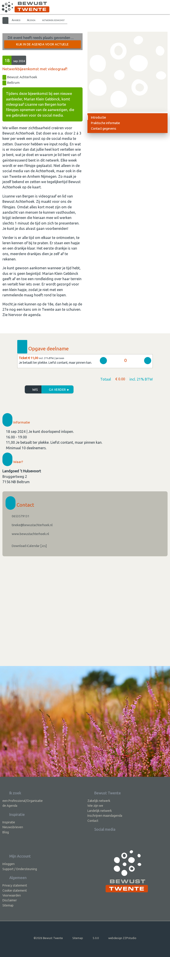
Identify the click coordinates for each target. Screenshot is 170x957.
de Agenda (9, 805)
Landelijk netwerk (99, 810)
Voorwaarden (11, 895)
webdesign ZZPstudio (122, 937)
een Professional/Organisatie (22, 801)
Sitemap (8, 905)
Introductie (98, 117)
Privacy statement (14, 885)
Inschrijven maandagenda (104, 815)
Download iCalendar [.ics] (29, 546)
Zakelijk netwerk (98, 801)
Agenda (31, 19)
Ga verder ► (59, 389)
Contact (92, 820)
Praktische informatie (105, 123)
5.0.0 (96, 937)
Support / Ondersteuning (19, 869)
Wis (34, 389)
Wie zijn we (95, 805)
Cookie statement (14, 890)
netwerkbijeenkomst (53, 19)
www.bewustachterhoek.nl (30, 534)
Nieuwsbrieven (12, 827)
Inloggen (8, 864)
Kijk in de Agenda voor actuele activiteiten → (42, 45)
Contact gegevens (103, 128)
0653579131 (20, 516)
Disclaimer (9, 900)
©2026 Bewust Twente (48, 937)
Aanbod (16, 19)
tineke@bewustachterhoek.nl (32, 525)
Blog (5, 832)
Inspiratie (8, 822)
